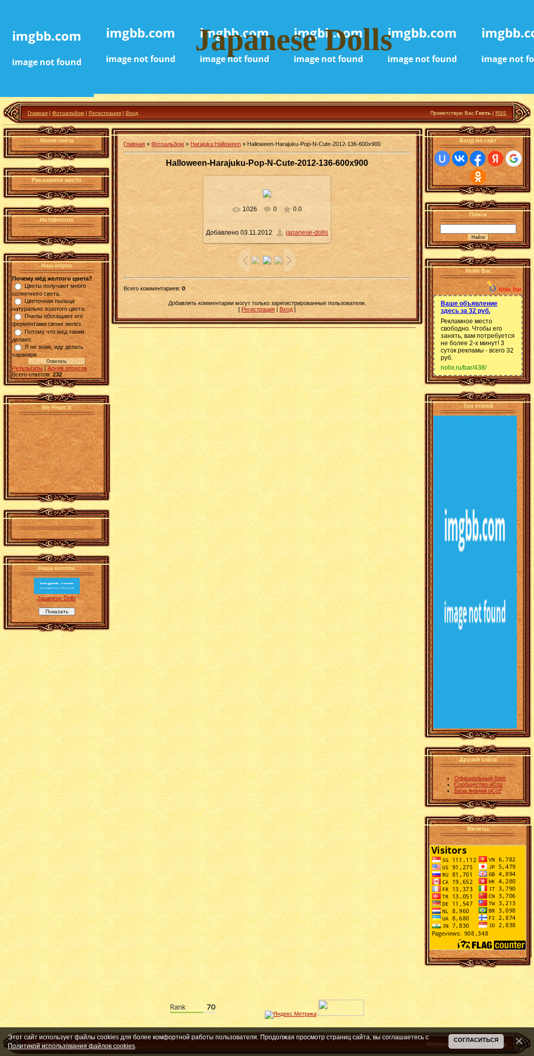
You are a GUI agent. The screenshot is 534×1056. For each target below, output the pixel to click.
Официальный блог (480, 778)
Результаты (27, 368)
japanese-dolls (307, 232)
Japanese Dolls (56, 598)
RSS (500, 113)
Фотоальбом (68, 113)
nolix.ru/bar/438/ (464, 367)
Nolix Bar (510, 289)
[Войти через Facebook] (478, 158)
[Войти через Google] (513, 158)
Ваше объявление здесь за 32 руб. (469, 307)
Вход (132, 113)
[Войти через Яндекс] (495, 158)
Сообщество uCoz (478, 784)
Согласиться (476, 1040)
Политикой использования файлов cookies (71, 1045)
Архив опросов (67, 368)
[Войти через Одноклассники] (478, 177)
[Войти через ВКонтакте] (460, 158)
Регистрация (105, 113)
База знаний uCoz (478, 790)
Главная (37, 113)
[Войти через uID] (442, 158)
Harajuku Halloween (215, 144)
